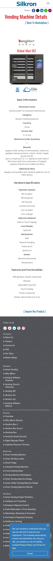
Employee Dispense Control (17, 505)
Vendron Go (10, 395)
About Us (9, 337)
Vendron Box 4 (11, 424)
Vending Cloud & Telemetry (12, 385)
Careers (8, 341)
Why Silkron (10, 373)
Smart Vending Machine (15, 454)
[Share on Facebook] (34, 10)
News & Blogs (11, 357)
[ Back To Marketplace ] (36, 23)
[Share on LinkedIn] (42, 10)
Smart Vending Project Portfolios (19, 497)
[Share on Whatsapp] (46, 10)
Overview (9, 416)
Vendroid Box (11, 432)
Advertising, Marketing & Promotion (20, 513)
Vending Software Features (12, 379)
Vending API (10, 391)
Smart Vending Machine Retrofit (18, 487)
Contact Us (10, 345)
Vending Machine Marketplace (18, 474)
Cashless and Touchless (15, 501)
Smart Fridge (10, 462)
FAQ (7, 349)
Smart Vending (11, 369)
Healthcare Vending (13, 521)
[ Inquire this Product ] (35, 311)
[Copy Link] (50, 10)
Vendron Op (10, 399)
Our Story (9, 353)
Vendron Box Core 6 (14, 428)
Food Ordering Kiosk (14, 470)
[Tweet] (38, 10)
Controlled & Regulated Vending (19, 517)
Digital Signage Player (14, 440)
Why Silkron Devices (14, 420)
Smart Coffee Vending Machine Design (21, 483)
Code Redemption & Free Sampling (20, 509)
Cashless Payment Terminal (17, 444)
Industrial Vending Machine (16, 466)
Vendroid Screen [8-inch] (15, 436)
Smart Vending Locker (14, 458)
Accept (30, 553)
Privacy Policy (25, 544)
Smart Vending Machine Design (18, 478)
